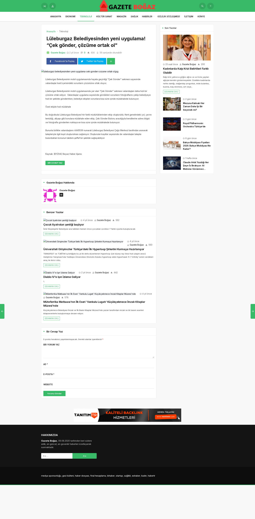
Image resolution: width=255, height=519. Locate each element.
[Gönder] (202, 6)
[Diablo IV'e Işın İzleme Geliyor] (59, 272)
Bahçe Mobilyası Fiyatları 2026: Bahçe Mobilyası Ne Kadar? (197, 145)
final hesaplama (98, 475)
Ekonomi (70, 16)
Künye (201, 16)
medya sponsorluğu (51, 475)
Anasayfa (55, 16)
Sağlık (134, 16)
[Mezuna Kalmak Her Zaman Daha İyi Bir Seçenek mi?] (172, 104)
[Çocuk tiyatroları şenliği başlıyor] (60, 220)
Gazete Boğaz (58, 52)
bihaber (111, 475)
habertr (151, 475)
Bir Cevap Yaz (55, 163)
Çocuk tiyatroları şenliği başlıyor (63, 224)
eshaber (136, 475)
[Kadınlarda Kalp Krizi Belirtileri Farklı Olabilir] (187, 47)
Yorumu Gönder (54, 393)
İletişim (188, 16)
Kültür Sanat (104, 16)
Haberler (147, 16)
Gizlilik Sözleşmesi (168, 16)
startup (119, 475)
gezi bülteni (68, 475)
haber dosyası (82, 475)
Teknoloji (86, 16)
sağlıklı (127, 475)
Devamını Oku (52, 234)
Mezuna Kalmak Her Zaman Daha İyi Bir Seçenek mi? (193, 106)
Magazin (121, 16)
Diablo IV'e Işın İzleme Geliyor (62, 276)
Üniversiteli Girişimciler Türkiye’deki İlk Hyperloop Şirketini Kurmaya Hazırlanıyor (93, 249)
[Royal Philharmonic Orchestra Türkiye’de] (172, 124)
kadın (144, 475)
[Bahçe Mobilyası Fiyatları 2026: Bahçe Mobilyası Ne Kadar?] (172, 143)
